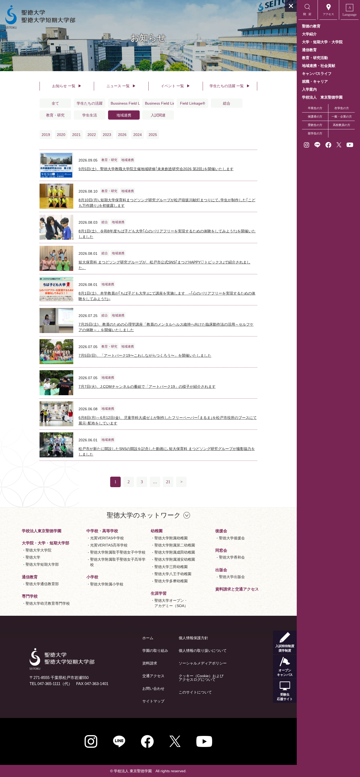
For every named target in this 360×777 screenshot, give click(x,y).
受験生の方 (315, 124)
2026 (122, 135)
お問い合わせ (153, 688)
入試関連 (158, 115)
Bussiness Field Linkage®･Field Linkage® (125, 103)
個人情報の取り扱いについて (203, 650)
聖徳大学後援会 (232, 538)
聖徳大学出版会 (232, 577)
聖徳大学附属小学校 (106, 584)
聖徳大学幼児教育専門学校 (48, 603)
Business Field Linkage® (159, 103)
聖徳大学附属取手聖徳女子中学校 (117, 552)
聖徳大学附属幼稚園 (171, 538)
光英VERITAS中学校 (107, 538)
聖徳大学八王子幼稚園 (172, 574)
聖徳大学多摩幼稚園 (171, 581)
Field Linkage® (192, 103)
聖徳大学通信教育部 (42, 584)
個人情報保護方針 (193, 638)
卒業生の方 (315, 108)
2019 (46, 135)
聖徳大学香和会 (232, 557)
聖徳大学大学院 (38, 550)
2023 (107, 135)
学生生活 (89, 115)
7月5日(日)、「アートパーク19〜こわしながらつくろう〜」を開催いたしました (145, 355)
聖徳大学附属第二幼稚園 (174, 545)
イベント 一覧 (175, 86)
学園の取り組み (155, 650)
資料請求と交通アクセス (237, 589)
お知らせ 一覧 (67, 86)
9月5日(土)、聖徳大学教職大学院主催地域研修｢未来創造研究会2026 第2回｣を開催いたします (156, 169)
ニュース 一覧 (121, 86)
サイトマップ (153, 701)
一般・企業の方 (342, 116)
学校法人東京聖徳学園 (41, 531)
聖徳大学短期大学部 (42, 564)
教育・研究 (55, 115)
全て (55, 103)
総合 (226, 103)
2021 (76, 135)
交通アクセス (153, 676)
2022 (91, 135)
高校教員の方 (341, 124)
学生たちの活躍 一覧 (230, 86)
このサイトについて (195, 692)
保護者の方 (315, 116)
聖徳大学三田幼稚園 (171, 567)
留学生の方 (315, 133)
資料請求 (149, 663)
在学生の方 (341, 108)
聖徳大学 (33, 557)
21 (168, 482)
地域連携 (123, 115)
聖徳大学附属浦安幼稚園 (174, 559)
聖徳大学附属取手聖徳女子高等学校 (117, 562)
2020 (61, 135)
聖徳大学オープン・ (171, 603)
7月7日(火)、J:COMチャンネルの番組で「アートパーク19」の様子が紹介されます (147, 386)
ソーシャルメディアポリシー (203, 663)
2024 (137, 135)
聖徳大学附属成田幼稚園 (174, 552)
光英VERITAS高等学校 (109, 545)
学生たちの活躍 (90, 103)
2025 (153, 135)
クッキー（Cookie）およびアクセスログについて (201, 678)
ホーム (147, 638)
